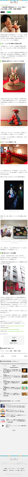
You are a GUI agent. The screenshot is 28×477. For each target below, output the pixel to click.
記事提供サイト (5, 470)
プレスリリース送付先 (20, 468)
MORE (14, 430)
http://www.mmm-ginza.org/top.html (15, 325)
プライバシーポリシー (11, 468)
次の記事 (25, 356)
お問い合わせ (11, 470)
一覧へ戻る (14, 356)
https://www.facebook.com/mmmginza (10, 329)
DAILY (5, 365)
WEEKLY (14, 365)
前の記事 (2, 356)
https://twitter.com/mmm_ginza (15, 331)
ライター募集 (17, 470)
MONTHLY (23, 365)
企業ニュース (23, 470)
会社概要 (5, 468)
